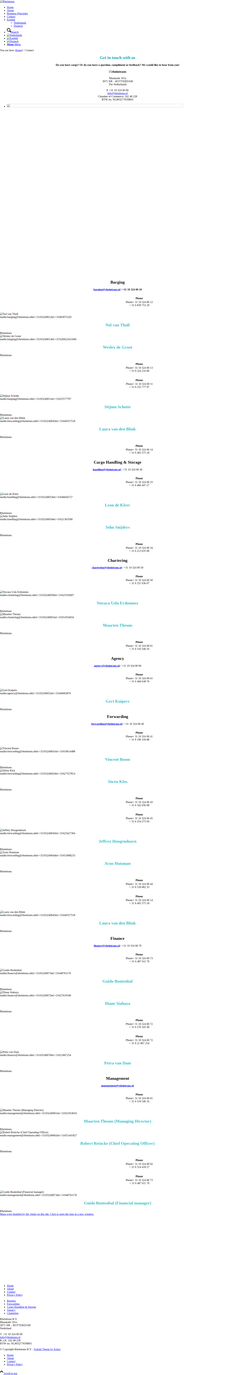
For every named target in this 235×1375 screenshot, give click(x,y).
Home (10, 1285)
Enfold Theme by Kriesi (47, 1349)
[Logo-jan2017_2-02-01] (7, 1)
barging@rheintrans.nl (106, 289)
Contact (11, 1291)
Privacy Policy (15, 1294)
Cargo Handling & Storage (21, 1307)
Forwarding (13, 1303)
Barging (11, 1300)
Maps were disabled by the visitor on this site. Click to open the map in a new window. (47, 1214)
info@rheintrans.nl (117, 93)
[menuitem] (121, 7)
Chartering (12, 1313)
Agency (11, 1310)
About (10, 1288)
